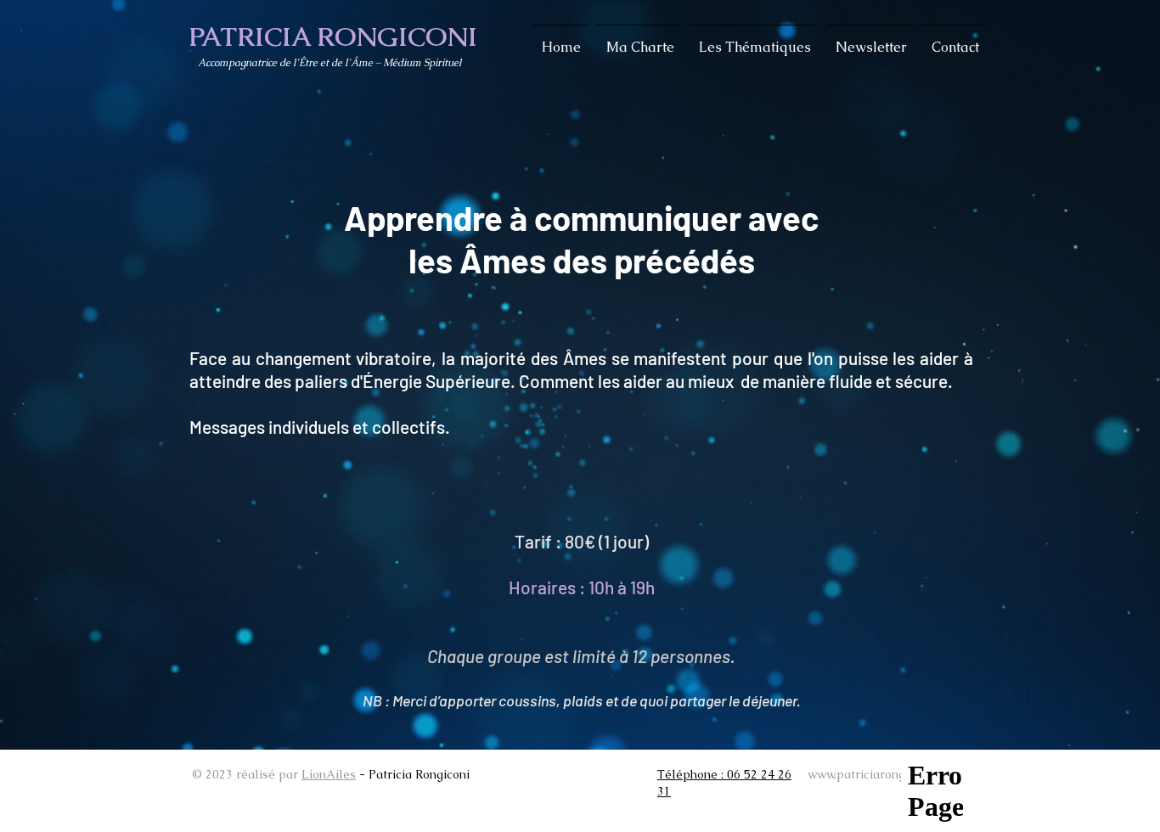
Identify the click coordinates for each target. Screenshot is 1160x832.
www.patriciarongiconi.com (882, 774)
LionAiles (328, 774)
